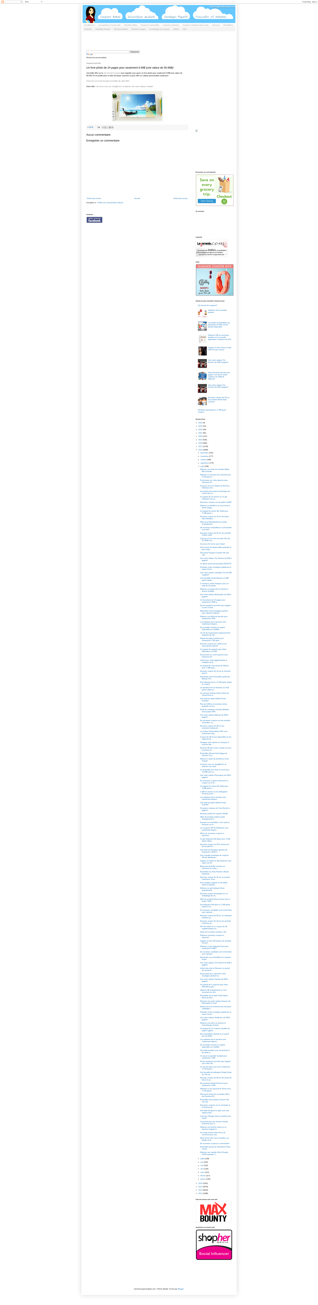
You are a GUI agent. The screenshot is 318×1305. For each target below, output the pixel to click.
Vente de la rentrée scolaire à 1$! (213, 932)
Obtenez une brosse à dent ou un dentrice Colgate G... (213, 1128)
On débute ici (89, 25)
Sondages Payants (102, 29)
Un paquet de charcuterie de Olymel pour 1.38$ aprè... (214, 667)
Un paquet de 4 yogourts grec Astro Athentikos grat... (214, 986)
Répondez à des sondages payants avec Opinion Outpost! (214, 612)
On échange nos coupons (159, 29)
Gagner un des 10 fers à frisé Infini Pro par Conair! (219, 349)
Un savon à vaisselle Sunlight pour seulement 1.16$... (213, 1057)
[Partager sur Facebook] (110, 127)
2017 (200, 446)
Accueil (137, 198)
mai (202, 1165)
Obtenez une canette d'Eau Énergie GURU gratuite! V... (214, 1153)
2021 (200, 433)
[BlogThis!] (105, 127)
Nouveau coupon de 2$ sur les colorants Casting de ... (212, 727)
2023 (200, 426)
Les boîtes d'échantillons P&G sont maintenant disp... (213, 732)
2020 (200, 436)
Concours (216, 25)
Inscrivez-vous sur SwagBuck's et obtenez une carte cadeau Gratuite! (124, 86)
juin (202, 1162)
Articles (176, 29)
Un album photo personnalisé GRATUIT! (216, 564)
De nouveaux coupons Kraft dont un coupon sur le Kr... (214, 782)
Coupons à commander (150, 25)
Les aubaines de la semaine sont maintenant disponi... (213, 623)
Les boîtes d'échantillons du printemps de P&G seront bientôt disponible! (219, 325)
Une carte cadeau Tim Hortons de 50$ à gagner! (218, 361)
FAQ (184, 29)
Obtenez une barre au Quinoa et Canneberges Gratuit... (213, 1024)
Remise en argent (139, 29)
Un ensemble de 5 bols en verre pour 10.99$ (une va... (214, 771)
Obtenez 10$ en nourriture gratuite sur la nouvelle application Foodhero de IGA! (219, 337)
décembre (204, 453)
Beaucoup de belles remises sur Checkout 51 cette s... (212, 867)
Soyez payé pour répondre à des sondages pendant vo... (213, 975)
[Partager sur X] (107, 127)
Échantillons (228, 25)
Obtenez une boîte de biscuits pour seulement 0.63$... (214, 617)
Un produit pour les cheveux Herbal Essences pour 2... (214, 1123)
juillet (202, 1159)
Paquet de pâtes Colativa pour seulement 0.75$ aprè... (212, 639)
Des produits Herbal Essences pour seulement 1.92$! (214, 1084)
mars (202, 1172)
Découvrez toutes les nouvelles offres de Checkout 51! (214, 1095)
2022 (200, 429)
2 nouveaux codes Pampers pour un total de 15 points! (214, 585)
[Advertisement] (131, 40)
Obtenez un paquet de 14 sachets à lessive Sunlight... (214, 590)
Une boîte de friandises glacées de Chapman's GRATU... (213, 851)
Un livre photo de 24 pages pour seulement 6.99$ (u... (212, 601)
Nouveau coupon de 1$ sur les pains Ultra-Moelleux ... (214, 517)
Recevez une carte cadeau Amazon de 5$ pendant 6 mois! (215, 1002)
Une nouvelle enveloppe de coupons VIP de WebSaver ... (214, 856)
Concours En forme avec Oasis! (212, 544)
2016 (200, 450)
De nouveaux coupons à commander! (215, 1143)
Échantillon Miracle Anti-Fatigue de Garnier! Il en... (213, 754)
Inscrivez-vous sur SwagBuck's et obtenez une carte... (213, 765)
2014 (200, 1187)
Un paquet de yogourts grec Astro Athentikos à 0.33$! (213, 650)
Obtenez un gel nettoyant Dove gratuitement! (212, 889)
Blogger (181, 1289)
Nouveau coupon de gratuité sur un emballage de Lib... (214, 895)
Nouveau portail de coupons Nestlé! (214, 814)
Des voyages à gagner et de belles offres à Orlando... (213, 884)
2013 (200, 1190)
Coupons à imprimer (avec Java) (195, 25)
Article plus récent (94, 198)
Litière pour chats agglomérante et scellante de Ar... (213, 661)
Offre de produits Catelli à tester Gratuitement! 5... (212, 818)
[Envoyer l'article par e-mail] (98, 127)
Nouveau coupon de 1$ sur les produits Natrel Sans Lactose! (218, 399)
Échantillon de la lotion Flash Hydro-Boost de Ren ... (214, 996)
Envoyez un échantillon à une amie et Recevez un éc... (214, 823)
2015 (200, 1183)
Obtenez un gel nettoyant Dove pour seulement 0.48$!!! (214, 947)
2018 (200, 443)
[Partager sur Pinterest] (112, 127)
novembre (204, 456)
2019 (200, 440)
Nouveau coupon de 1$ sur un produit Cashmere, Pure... (215, 878)
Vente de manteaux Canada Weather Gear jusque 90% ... (214, 710)
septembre (204, 463)
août (202, 466)
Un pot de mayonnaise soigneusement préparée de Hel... (215, 634)
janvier (203, 1179)
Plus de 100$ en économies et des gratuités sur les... (213, 705)
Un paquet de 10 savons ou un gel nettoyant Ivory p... (213, 498)
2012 (200, 1193)
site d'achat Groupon (111, 73)
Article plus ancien (180, 198)
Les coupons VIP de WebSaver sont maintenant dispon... (214, 829)
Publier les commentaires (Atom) (110, 203)
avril (202, 1169)
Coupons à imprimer (171, 25)
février (203, 1176)
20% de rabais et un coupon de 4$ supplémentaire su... (213, 927)
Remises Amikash (121, 29)
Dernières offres (130, 25)
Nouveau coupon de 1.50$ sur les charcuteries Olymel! (213, 645)
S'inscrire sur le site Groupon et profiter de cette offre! (107, 81)
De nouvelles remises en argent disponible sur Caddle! (212, 628)
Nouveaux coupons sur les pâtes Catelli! (216, 502)
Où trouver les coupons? (207, 305)
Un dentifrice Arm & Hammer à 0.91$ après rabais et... (214, 689)
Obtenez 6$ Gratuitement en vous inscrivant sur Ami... (213, 991)
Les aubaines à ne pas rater (110, 25)
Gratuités (88, 29)
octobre (203, 460)
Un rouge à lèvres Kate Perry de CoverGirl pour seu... (212, 1133)
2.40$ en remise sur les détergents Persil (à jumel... (213, 793)
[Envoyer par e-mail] (103, 127)
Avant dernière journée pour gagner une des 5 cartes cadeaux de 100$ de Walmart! (219, 375)
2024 (200, 423)
